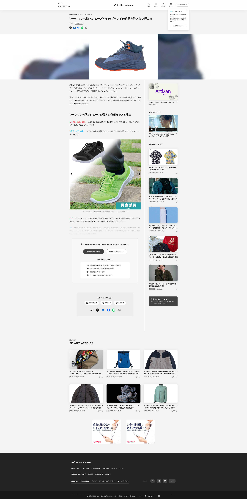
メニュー (171, 6)
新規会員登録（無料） (94, 251)
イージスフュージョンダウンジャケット (119, 88)
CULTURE (106, 469)
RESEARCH (88, 14)
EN (62, 3)
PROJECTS (99, 474)
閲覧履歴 (163, 6)
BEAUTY (114, 469)
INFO (121, 469)
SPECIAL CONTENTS (78, 474)
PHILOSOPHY (95, 469)
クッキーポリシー (139, 496)
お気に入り (156, 6)
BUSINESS (75, 469)
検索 (149, 6)
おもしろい (108, 302)
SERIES (90, 474)
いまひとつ (121, 302)
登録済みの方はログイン (116, 251)
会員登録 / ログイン (182, 4)
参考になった (93, 302)
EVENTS (108, 474)
